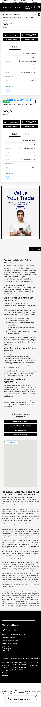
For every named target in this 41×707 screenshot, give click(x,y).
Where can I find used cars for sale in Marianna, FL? (19, 497)
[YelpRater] (8, 648)
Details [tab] (14, 47)
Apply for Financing (20, 434)
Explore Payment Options (11, 35)
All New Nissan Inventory (20, 421)
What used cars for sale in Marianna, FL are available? (19, 499)
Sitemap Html (27, 692)
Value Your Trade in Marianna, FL (20, 426)
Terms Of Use (16, 692)
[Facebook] (4, 648)
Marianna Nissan (5, 692)
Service (15, 658)
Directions (33, 665)
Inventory (7, 658)
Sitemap (21, 692)
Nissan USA (38, 692)
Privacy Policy (11, 692)
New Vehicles (6, 662)
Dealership (35, 658)
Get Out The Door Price (31, 35)
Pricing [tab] (26, 47)
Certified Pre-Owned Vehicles (7, 673)
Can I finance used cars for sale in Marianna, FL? (18, 505)
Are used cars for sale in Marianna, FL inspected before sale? (20, 502)
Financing (24, 658)
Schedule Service (20, 430)
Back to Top (35, 249)
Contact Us (11, 630)
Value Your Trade (29, 39)
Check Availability (11, 39)
